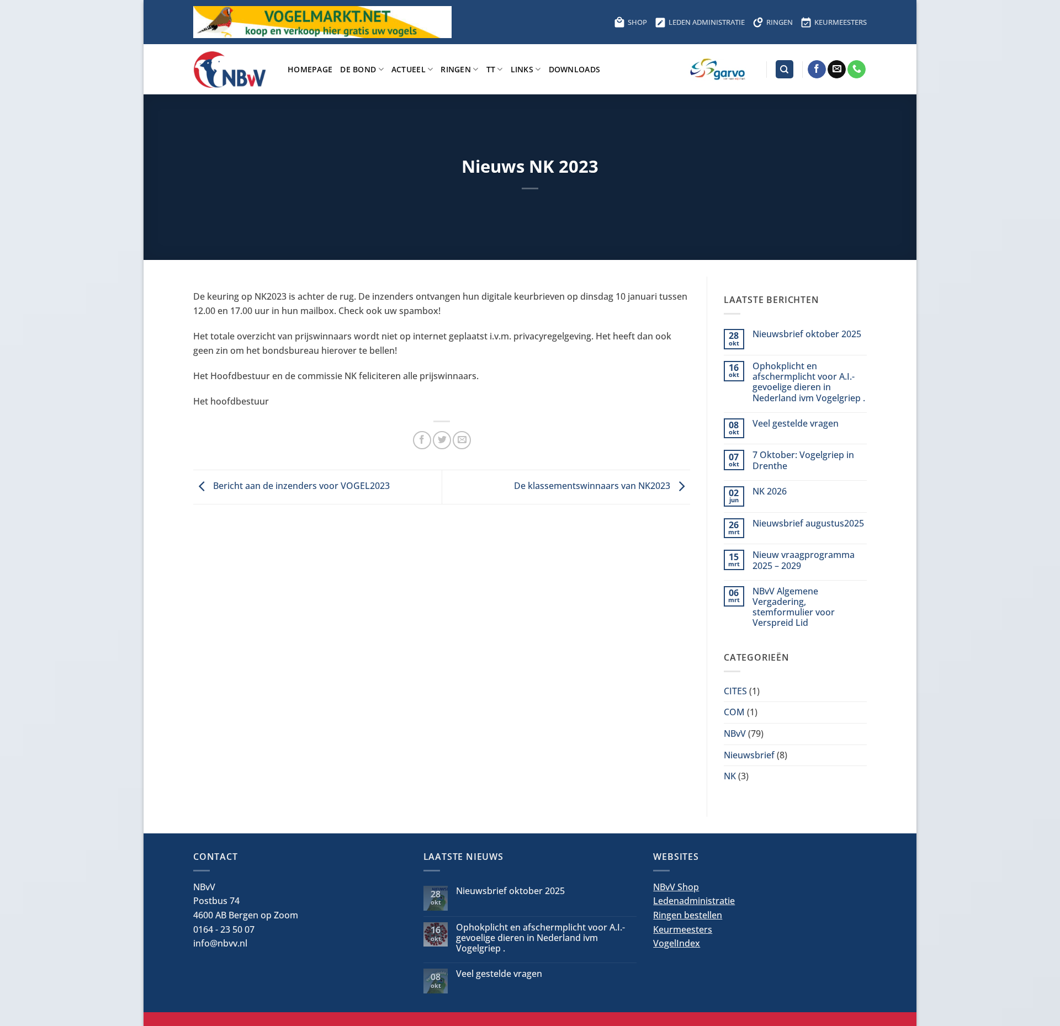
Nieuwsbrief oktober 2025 (806, 334)
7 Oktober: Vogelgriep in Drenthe (803, 460)
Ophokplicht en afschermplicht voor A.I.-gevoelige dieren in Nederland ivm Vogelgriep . (808, 382)
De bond (358, 69)
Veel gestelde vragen (795, 423)
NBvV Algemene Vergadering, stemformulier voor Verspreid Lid (793, 607)
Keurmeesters (682, 929)
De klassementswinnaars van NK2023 (593, 486)
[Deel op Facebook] (422, 440)
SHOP (637, 22)
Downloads (575, 69)
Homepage (310, 69)
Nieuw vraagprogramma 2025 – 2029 (803, 560)
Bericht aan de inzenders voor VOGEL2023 (300, 486)
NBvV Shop (676, 887)
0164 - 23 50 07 (224, 929)
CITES (735, 691)
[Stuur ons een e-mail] (837, 69)
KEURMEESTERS (840, 22)
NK (730, 776)
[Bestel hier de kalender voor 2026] (373, 22)
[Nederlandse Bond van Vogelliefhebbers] (232, 69)
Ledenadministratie (694, 901)
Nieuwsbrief (749, 755)
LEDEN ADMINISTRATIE (707, 22)
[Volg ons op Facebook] (817, 69)
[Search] (784, 69)
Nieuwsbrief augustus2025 (808, 523)
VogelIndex (676, 943)
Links (522, 69)
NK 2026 (769, 491)
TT (491, 69)
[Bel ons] (856, 69)
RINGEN (779, 22)
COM (734, 712)
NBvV (735, 733)
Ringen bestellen (687, 915)
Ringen (456, 69)
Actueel (408, 69)
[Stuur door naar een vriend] (462, 440)
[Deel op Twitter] (442, 440)
